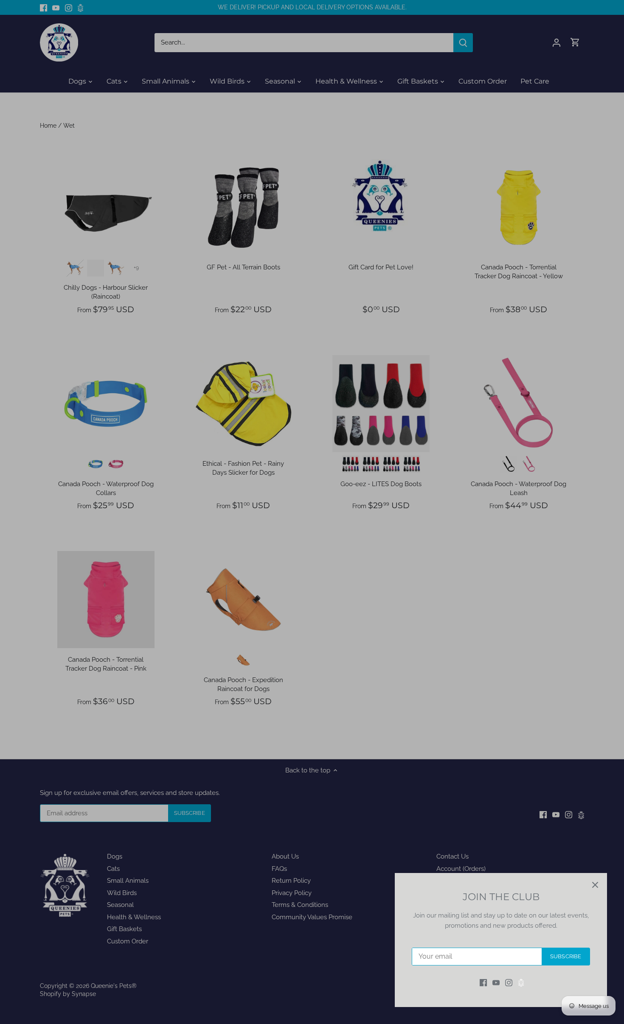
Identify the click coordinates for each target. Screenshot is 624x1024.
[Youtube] (496, 982)
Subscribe (565, 956)
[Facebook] (483, 982)
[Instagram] (508, 982)
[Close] (595, 885)
